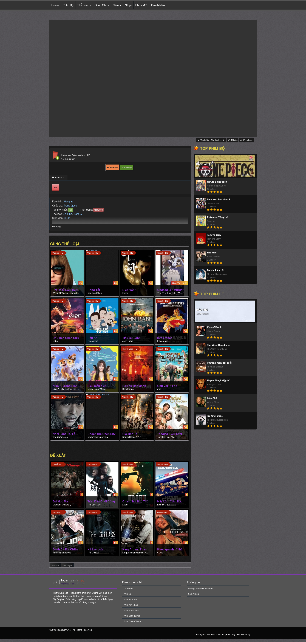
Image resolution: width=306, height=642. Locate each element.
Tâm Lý (78, 214)
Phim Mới (141, 5)
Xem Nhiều (158, 5)
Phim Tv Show (130, 599)
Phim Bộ (68, 5)
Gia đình (67, 214)
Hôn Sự (55, 565)
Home (55, 5)
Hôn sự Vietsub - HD (75, 155)
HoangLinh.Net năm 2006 (200, 588)
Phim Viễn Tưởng (131, 615)
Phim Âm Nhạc (130, 604)
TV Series (128, 588)
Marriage (67, 565)
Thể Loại (83, 5)
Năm (116, 5)
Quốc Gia (101, 5)
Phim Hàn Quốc (131, 610)
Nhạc (128, 5)
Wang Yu (68, 201)
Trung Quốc (70, 205)
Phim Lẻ (127, 593)
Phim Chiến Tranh (132, 621)
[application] (153, 78)
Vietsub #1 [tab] (60, 177)
